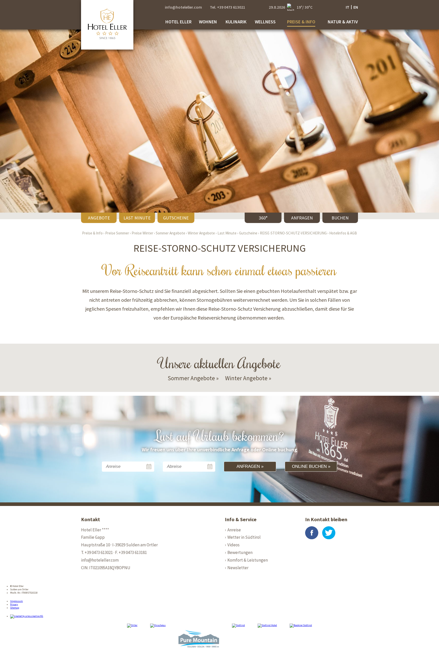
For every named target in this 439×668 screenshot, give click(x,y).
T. (97, 552)
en (355, 7)
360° (263, 218)
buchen (340, 218)
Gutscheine (176, 218)
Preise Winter (142, 233)
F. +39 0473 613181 (131, 552)
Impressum (16, 601)
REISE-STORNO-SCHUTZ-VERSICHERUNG (293, 233)
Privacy (14, 604)
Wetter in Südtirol (244, 537)
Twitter (328, 532)
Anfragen (302, 218)
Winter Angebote (201, 233)
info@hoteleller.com (183, 7)
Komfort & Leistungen (247, 560)
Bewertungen (240, 552)
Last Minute (137, 218)
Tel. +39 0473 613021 (227, 7)
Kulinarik (236, 22)
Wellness (265, 22)
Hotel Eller (178, 22)
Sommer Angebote (170, 233)
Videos (233, 545)
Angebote (99, 218)
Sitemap (14, 607)
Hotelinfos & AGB (343, 233)
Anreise (234, 530)
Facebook (311, 532)
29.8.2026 (277, 7)
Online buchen (309, 466)
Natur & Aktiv (343, 22)
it (347, 7)
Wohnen (208, 22)
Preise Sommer (117, 233)
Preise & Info (301, 22)
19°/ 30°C (304, 7)
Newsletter (237, 567)
